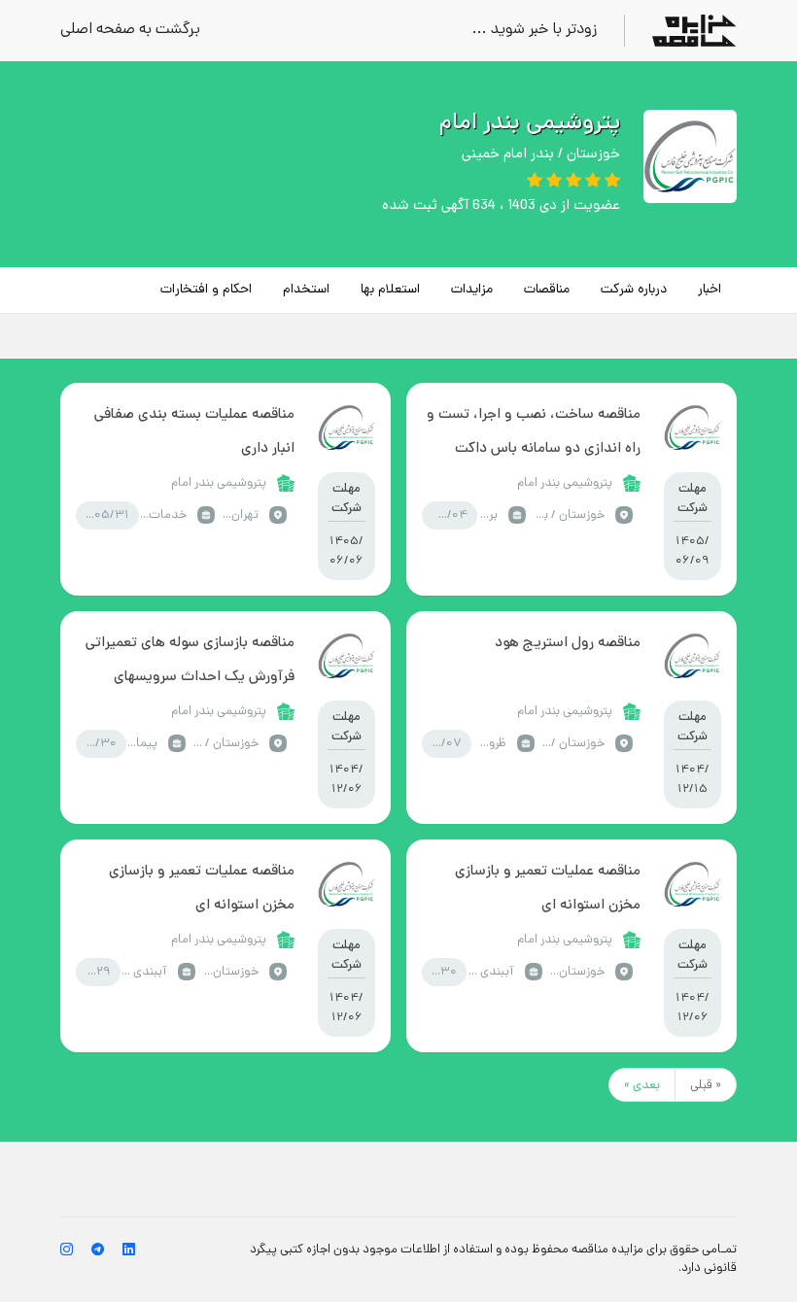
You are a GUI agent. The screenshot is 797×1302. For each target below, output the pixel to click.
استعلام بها (390, 290)
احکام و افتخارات (206, 290)
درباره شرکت (634, 290)
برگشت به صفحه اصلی (130, 30)
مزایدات (472, 290)
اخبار (709, 290)
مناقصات (547, 290)
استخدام (306, 290)
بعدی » (642, 1086)
